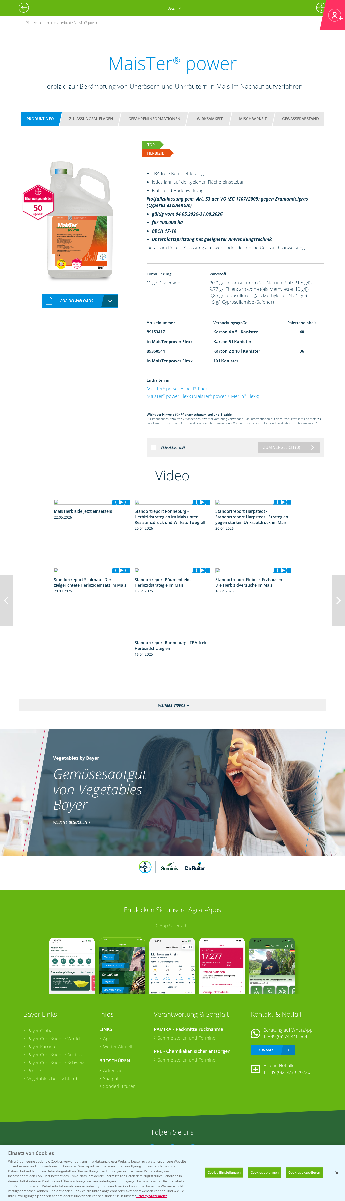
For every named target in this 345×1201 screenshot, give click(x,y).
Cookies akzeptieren (304, 1172)
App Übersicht (174, 925)
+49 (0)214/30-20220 (289, 1072)
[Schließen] (336, 1172)
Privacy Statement (151, 1195)
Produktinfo (40, 118)
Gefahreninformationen (154, 118)
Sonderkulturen (119, 1086)
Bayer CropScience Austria (54, 1055)
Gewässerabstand (300, 118)
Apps (108, 1039)
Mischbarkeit (253, 118)
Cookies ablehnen (265, 1172)
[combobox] (80, 301)
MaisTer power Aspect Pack (177, 389)
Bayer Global (40, 1031)
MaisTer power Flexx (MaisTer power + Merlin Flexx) (203, 396)
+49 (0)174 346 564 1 (289, 1036)
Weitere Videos (171, 705)
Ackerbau (113, 1070)
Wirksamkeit (210, 118)
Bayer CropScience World (53, 1039)
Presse (34, 1070)
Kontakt (265, 1049)
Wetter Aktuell (117, 1046)
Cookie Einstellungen (224, 1172)
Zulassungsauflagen (91, 118)
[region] (172, 1173)
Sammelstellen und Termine (186, 1038)
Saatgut (111, 1078)
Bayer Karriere (42, 1046)
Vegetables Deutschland (52, 1079)
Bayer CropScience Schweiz (55, 1063)
